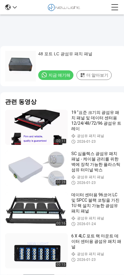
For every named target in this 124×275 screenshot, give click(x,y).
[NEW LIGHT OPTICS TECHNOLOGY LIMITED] (64, 7)
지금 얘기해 (59, 75)
